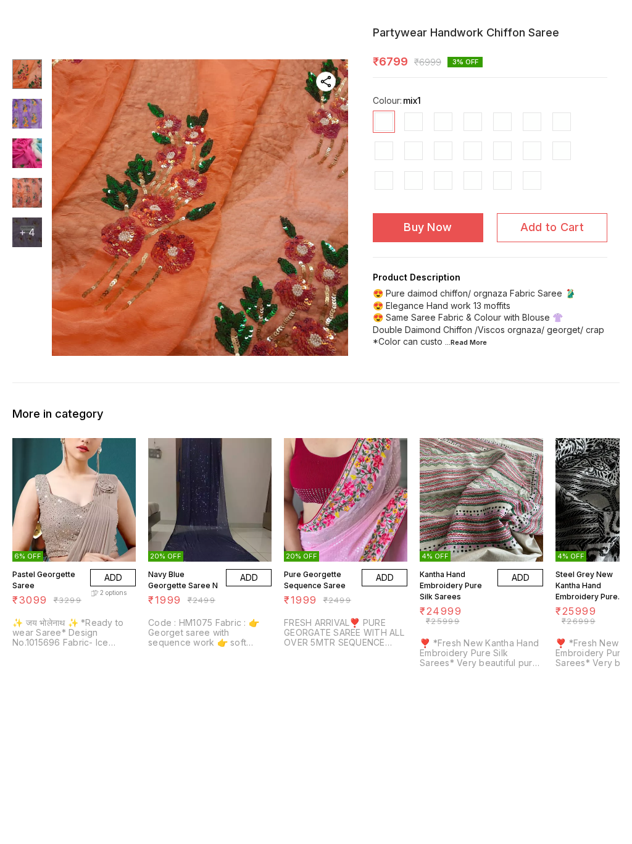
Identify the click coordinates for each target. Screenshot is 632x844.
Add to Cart (552, 227)
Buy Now (428, 227)
